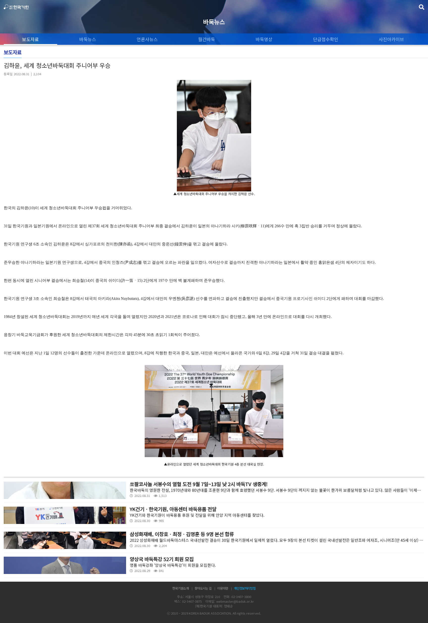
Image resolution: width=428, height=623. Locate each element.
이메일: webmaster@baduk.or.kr (229, 601)
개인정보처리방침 (245, 588)
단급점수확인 (325, 39)
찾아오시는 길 (203, 588)
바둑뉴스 (87, 39)
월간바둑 (206, 39)
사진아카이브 (391, 39)
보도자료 (30, 39)
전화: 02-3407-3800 (237, 596)
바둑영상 (264, 39)
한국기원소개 (180, 588)
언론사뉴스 (147, 39)
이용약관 (222, 588)
